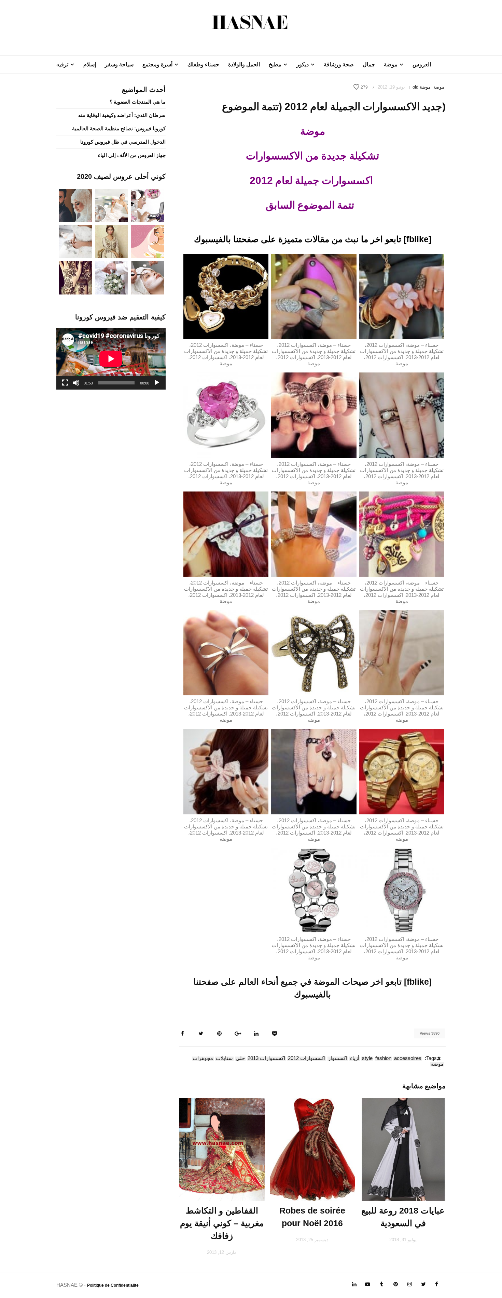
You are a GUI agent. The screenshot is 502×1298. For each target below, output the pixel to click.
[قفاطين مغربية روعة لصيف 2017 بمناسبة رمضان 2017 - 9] (111, 241)
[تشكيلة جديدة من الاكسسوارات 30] (226, 771)
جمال (369, 64)
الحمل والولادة (244, 64)
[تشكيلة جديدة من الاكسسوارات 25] (402, 652)
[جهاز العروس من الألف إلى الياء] (147, 205)
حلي (240, 1059)
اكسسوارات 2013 (266, 1059)
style (367, 1059)
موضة (391, 64)
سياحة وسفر (119, 64)
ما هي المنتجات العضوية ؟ (138, 102)
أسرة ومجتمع (157, 64)
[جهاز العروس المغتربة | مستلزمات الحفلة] (75, 241)
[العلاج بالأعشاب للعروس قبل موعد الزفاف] (147, 277)
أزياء (354, 1059)
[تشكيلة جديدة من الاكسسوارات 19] (402, 415)
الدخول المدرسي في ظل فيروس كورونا (123, 142)
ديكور (302, 64)
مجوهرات (203, 1059)
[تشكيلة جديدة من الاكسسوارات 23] (313, 533)
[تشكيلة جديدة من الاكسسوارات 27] (226, 652)
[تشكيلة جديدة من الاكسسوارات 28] (402, 771)
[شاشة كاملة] (65, 382)
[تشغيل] (156, 382)
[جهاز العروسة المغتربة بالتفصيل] (111, 205)
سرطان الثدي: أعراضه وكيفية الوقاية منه (122, 115)
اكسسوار (337, 1059)
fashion (383, 1059)
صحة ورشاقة (339, 64)
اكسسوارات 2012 (306, 1059)
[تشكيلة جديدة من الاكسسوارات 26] (313, 652)
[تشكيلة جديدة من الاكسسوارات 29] (313, 771)
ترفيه (62, 64)
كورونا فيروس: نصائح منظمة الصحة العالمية (119, 128)
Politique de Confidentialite (113, 1285)
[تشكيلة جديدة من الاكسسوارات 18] (226, 296)
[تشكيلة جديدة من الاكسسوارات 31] (402, 890)
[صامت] (76, 382)
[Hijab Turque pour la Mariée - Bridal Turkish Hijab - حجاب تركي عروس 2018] (75, 205)
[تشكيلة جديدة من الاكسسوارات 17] (313, 296)
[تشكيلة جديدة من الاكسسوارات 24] (226, 533)
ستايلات (224, 1059)
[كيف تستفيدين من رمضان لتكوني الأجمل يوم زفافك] (147, 241)
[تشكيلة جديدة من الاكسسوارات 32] (313, 890)
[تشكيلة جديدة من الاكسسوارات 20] (313, 415)
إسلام (89, 64)
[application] (111, 359)
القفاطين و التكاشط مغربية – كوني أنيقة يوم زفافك (222, 1223)
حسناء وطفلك (203, 64)
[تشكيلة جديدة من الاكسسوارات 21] (226, 415)
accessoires (407, 1059)
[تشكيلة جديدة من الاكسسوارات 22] (402, 533)
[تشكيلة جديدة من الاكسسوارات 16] (402, 296)
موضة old (422, 87)
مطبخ (275, 64)
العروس (422, 64)
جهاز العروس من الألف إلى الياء (132, 155)
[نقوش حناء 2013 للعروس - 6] (75, 277)
